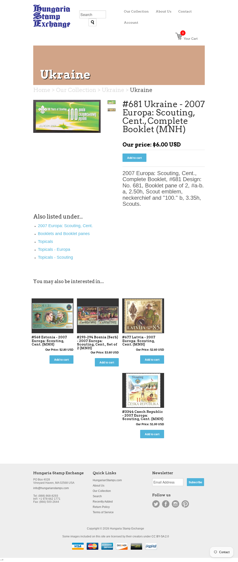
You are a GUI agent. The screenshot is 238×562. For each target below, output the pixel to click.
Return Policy (101, 507)
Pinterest (185, 504)
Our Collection (102, 491)
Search (97, 496)
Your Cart (190, 38)
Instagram (175, 504)
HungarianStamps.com (107, 480)
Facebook (165, 504)
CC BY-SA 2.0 (160, 536)
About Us (98, 485)
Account (131, 22)
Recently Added (103, 501)
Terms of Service (103, 512)
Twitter (156, 504)
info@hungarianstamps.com (51, 488)
